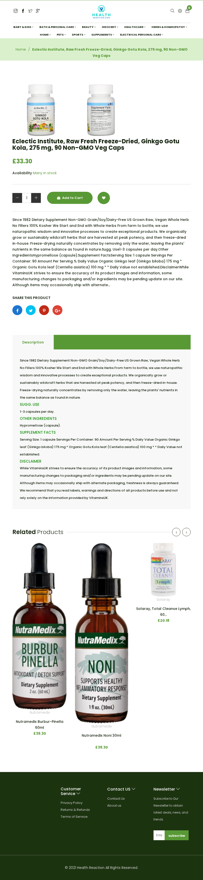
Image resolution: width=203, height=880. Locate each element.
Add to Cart (72, 197)
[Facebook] (23, 11)
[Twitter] (16, 11)
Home (21, 49)
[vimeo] (44, 310)
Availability (22, 173)
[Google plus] (57, 310)
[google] (38, 11)
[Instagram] (30, 11)
